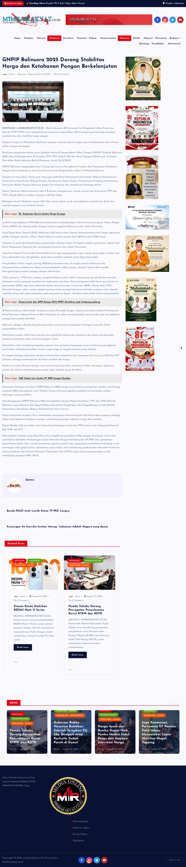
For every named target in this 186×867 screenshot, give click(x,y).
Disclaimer (78, 841)
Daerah (41, 38)
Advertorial (174, 44)
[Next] (177, 702)
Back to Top (175, 860)
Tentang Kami (80, 821)
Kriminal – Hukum (87, 38)
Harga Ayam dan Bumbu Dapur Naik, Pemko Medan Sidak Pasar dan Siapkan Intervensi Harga (70, 734)
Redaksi (28, 38)
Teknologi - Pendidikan (25, 715)
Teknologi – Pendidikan (151, 44)
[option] (27, 732)
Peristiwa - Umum (24, 565)
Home (17, 38)
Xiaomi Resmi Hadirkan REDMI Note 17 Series (155, 738)
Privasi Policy (80, 834)
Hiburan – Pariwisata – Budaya (161, 38)
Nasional (54, 38)
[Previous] (172, 702)
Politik (136, 38)
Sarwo (11, 74)
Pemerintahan (108, 38)
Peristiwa (68, 38)
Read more (23, 647)
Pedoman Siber (81, 828)
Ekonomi (124, 38)
